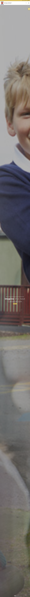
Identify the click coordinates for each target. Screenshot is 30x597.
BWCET (23, 0)
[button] (29, 9)
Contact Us (25, 0)
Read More (15, 303)
